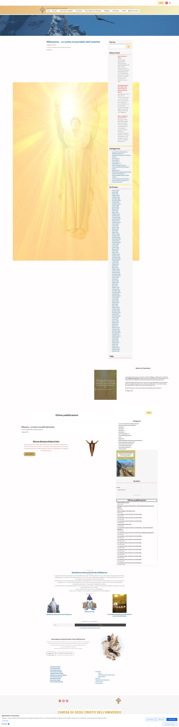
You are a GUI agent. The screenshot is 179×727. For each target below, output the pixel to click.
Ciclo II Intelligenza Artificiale (120, 167)
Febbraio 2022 (116, 269)
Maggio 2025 (115, 209)
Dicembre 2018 (116, 331)
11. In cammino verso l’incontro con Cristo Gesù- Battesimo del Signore (135, 532)
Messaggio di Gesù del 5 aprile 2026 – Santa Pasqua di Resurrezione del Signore (123, 89)
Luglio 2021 (115, 279)
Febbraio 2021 (116, 287)
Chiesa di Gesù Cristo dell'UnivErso (56, 8)
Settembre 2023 (116, 242)
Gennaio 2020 (116, 309)
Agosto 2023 (115, 244)
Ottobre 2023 (115, 240)
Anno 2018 (115, 158)
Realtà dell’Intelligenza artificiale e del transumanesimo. (130, 440)
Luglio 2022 (115, 262)
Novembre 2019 (116, 312)
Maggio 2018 (115, 342)
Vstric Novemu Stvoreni (56, 676)
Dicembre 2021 (116, 272)
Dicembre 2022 (116, 257)
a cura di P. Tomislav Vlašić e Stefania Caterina (128, 423)
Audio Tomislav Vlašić (118, 165)
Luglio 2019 (115, 319)
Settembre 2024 (116, 222)
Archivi (118, 487)
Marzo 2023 (115, 252)
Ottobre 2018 (115, 334)
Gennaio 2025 (116, 215)
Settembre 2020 (116, 295)
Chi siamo (98, 671)
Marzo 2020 (115, 306)
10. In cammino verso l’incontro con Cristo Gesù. (129, 536)
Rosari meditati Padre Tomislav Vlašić (126, 442)
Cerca (161, 2)
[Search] (128, 46)
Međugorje (115, 170)
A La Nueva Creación (55, 666)
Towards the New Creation (56, 673)
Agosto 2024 (115, 224)
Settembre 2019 (116, 316)
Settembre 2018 (116, 336)
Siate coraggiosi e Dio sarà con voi (123, 117)
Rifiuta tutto (161, 719)
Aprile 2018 (115, 344)
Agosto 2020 (115, 297)
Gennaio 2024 (116, 235)
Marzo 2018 (115, 346)
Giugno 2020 (115, 300)
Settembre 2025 (116, 203)
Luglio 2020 (115, 299)
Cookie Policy (5, 720)
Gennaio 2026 (116, 197)
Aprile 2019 (115, 324)
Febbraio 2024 (116, 234)
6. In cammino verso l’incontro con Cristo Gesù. (129, 549)
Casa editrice (102, 676)
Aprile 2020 (115, 304)
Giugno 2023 (115, 247)
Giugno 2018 (115, 341)
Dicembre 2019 (116, 311)
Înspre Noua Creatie (55, 678)
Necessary (4, 723)
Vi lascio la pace (116, 182)
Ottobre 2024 (115, 220)
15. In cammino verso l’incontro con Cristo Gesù (129, 514)
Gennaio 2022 (116, 270)
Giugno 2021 (115, 280)
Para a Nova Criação (55, 680)
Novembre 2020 (116, 292)
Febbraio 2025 (116, 214)
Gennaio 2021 (115, 289)
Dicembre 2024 (116, 217)
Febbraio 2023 (116, 254)
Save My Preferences (170, 724)
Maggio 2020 (115, 302)
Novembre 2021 (116, 274)
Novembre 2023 (116, 239)
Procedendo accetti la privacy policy (90, 628)
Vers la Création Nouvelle (56, 681)
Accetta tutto (172, 719)
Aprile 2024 (115, 230)
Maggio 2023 (115, 249)
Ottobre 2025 (115, 202)
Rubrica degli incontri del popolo (125, 443)
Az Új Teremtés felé (55, 668)
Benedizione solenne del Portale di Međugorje (89, 572)
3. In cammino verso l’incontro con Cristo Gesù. (129, 559)
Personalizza (150, 719)
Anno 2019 (115, 160)
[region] (89, 720)
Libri (113, 168)
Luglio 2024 (115, 225)
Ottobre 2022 (115, 260)
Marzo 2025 (115, 212)
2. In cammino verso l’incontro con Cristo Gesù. (129, 562)
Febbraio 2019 (116, 327)
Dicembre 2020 (116, 290)
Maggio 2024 (115, 229)
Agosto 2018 (115, 337)
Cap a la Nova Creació (55, 670)
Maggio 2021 (115, 282)
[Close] (177, 715)
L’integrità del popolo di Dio (124, 524)
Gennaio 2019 (115, 329)
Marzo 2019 (115, 326)
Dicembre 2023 (116, 237)
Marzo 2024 (115, 232)
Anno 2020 (115, 162)
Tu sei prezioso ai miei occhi (120, 178)
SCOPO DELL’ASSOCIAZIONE (65, 653)
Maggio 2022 (115, 264)
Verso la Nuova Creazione (119, 180)
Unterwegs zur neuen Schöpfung (58, 675)
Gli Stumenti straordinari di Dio (106, 675)
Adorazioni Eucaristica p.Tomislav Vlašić (127, 425)
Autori (100, 673)
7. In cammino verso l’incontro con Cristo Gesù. (129, 546)
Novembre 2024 (116, 219)
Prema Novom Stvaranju (56, 671)
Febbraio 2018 (116, 347)
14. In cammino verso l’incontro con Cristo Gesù (129, 517)
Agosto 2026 (115, 190)
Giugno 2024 (115, 227)
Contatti (97, 678)
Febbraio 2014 (116, 351)
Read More (49, 50)
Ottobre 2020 (115, 294)
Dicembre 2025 (116, 198)
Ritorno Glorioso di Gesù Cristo (46, 441)
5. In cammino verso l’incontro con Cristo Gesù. (129, 552)
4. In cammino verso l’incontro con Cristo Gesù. (129, 556)
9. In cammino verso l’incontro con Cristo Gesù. (129, 539)
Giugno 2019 (115, 321)
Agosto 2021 (115, 277)
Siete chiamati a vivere (122, 57)
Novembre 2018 (116, 332)
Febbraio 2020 (116, 307)
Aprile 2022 (115, 265)
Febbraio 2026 (116, 195)
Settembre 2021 (116, 275)
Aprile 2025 (115, 210)
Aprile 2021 (115, 284)
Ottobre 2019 (115, 314)
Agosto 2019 (115, 317)
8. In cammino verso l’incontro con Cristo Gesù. (129, 542)
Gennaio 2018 (115, 349)
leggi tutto (51, 653)
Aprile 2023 (115, 250)
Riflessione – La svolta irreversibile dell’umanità (73, 42)
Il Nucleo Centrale (89, 611)
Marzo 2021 (115, 285)
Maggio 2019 (115, 322)
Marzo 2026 (115, 193)
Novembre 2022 (116, 259)
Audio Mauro (115, 163)
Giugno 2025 (115, 207)
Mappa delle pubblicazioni (102, 680)
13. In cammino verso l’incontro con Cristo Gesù (129, 521)
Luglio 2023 (115, 245)
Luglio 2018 (115, 339)
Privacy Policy (99, 683)
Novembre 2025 (116, 200)
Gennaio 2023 (116, 255)
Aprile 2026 (115, 192)
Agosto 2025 (115, 205)
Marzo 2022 (115, 267)
